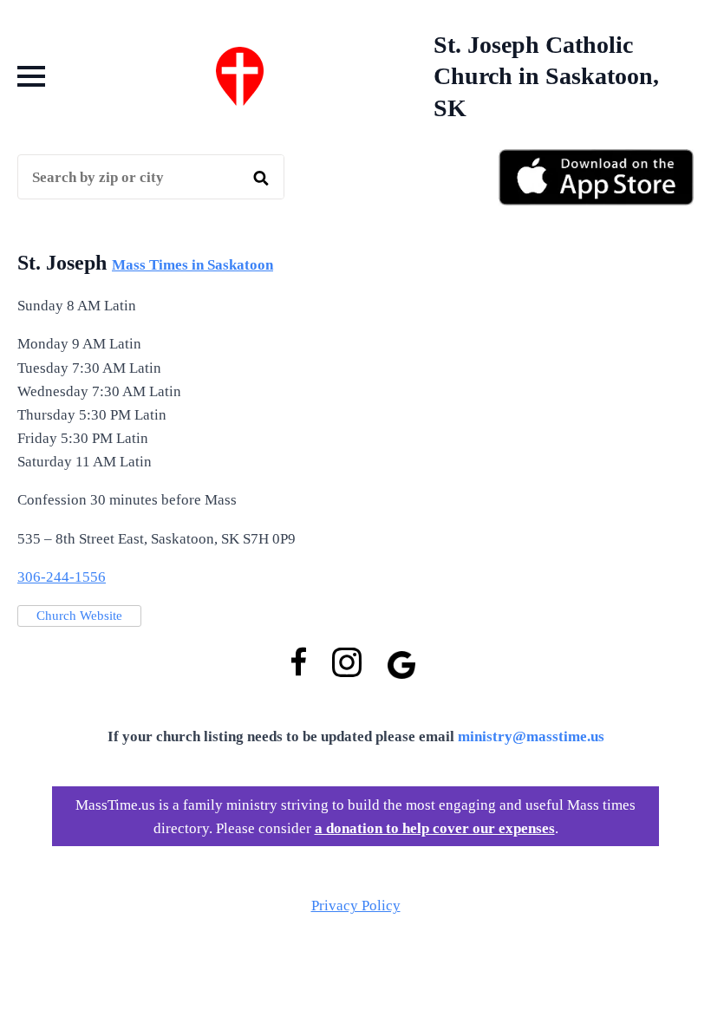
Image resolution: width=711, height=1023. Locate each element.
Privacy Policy (356, 905)
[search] (261, 177)
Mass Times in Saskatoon (192, 265)
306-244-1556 (61, 577)
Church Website (79, 615)
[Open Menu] (31, 76)
